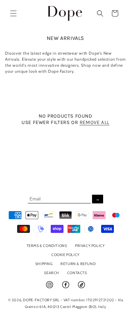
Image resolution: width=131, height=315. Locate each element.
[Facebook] (66, 287)
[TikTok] (81, 287)
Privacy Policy (89, 245)
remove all (95, 122)
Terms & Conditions (47, 245)
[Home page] (65, 13)
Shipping (44, 263)
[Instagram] (50, 287)
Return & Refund (78, 263)
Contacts (77, 272)
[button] (13, 13)
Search (51, 272)
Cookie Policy (65, 254)
